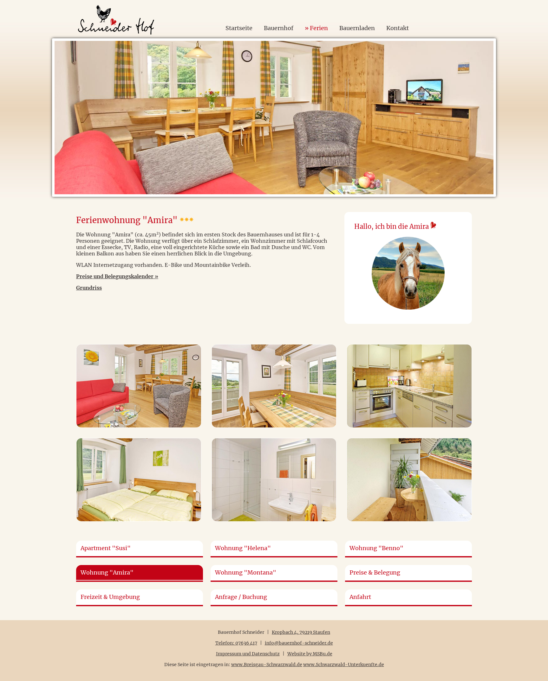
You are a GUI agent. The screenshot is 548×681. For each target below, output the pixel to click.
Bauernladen (357, 28)
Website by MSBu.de (309, 654)
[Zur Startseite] (116, 8)
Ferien (319, 28)
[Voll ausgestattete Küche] (409, 386)
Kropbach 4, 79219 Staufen (301, 632)
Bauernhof (278, 28)
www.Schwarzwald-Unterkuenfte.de (343, 664)
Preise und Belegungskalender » (117, 276)
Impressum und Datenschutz (248, 654)
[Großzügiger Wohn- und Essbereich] (138, 386)
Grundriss (89, 288)
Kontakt (397, 28)
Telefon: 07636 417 (236, 643)
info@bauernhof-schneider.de (299, 643)
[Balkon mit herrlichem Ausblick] (409, 480)
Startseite (238, 28)
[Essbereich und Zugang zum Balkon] (274, 386)
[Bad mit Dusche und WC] (274, 480)
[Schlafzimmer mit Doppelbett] (138, 480)
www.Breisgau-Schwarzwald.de (266, 664)
